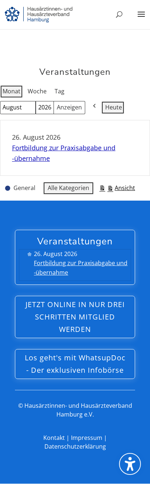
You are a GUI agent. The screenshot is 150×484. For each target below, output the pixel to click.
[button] (141, 19)
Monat (11, 91)
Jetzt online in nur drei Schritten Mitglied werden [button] (75, 316)
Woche (37, 91)
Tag (59, 91)
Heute (113, 107)
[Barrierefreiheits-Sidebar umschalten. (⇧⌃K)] (130, 464)
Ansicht (117, 189)
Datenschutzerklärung (75, 446)
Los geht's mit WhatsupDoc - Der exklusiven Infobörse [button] (75, 364)
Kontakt (54, 438)
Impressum (86, 438)
